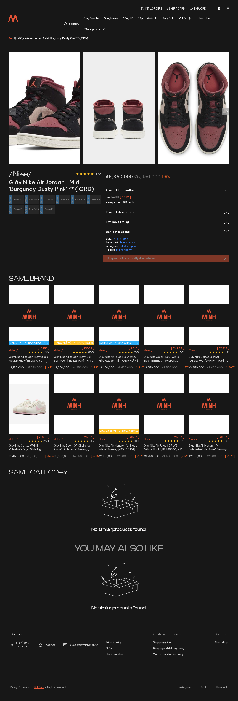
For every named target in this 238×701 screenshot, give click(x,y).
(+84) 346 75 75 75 (22, 645)
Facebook (222, 687)
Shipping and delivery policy (169, 648)
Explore (200, 8)
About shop (221, 642)
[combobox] (220, 8)
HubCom (39, 687)
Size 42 (18, 348)
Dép (140, 18)
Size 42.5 (29, 348)
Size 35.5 (64, 437)
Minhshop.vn (121, 238)
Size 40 (175, 348)
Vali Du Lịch (186, 18)
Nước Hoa (204, 18)
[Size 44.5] (164, 404)
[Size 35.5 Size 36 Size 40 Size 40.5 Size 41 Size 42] (74, 404)
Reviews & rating (167, 222)
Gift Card (178, 8)
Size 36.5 (79, 348)
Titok (203, 687)
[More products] (94, 29)
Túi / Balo (168, 18)
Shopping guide (162, 642)
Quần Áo (152, 18)
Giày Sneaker (91, 18)
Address (50, 645)
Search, (74, 24)
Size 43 (40, 348)
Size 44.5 (164, 437)
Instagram (185, 687)
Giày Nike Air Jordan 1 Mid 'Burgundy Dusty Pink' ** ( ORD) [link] (53, 38)
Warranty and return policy (168, 654)
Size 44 (29, 355)
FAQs (109, 648)
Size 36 (68, 348)
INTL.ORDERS (153, 8)
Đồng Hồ (128, 18)
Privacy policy (113, 642)
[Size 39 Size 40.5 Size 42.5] (209, 404)
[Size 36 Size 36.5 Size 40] (164, 315)
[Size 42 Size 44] (209, 315)
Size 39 (197, 437)
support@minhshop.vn (84, 645)
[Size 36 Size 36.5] (29, 404)
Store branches (114, 654)
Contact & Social (167, 232)
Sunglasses (111, 18)
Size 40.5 (109, 348)
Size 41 (120, 348)
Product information (167, 190)
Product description (167, 212)
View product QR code (120, 202)
